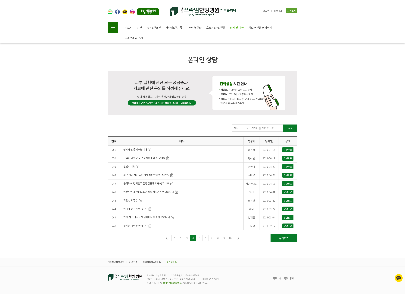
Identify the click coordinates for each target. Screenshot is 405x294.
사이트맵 (291, 10)
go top (399, 288)
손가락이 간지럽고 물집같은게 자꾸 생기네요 (146, 183)
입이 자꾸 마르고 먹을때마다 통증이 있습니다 (146, 217)
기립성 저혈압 (130, 200)
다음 (238, 238)
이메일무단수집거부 (152, 262)
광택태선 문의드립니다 (135, 149)
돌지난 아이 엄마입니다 (135, 225)
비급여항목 (171, 262)
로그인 (266, 10)
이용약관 (133, 262)
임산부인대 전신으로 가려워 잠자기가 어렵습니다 (148, 191)
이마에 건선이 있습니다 (135, 208)
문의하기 (284, 238)
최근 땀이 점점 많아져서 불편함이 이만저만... (146, 174)
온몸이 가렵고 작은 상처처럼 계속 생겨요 (144, 158)
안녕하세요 (129, 166)
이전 (167, 238)
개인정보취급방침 (116, 262)
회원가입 (278, 10)
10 (230, 238)
